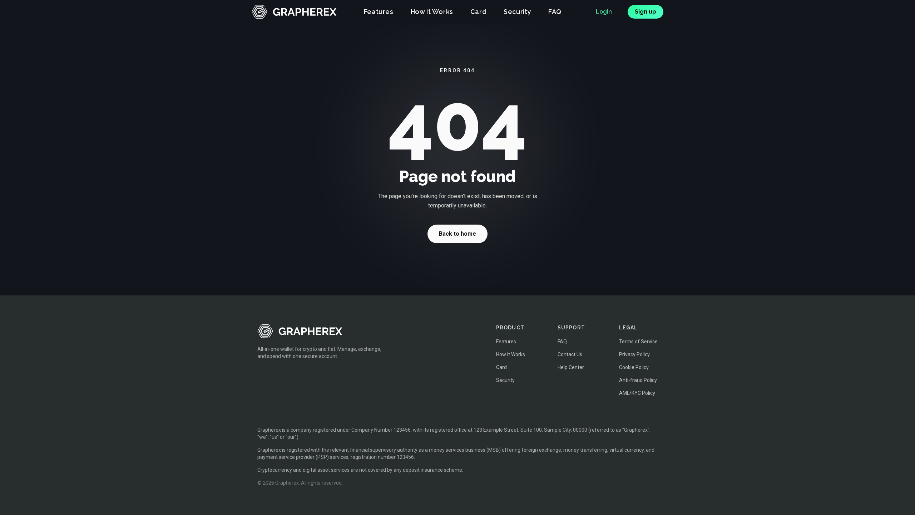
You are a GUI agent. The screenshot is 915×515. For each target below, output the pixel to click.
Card (478, 11)
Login (604, 11)
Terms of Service (638, 341)
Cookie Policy (634, 367)
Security (517, 11)
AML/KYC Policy (637, 393)
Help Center (571, 367)
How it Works (432, 11)
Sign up (645, 11)
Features (379, 11)
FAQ (555, 11)
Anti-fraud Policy (638, 380)
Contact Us (570, 354)
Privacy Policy (634, 354)
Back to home (457, 233)
